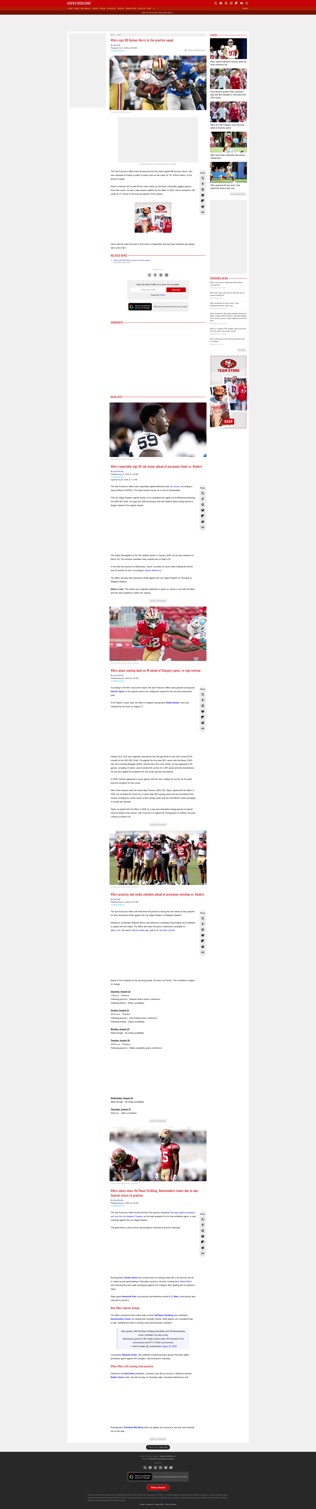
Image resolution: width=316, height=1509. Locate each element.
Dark (166, 1447)
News (77, 8)
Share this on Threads (202, 189)
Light (161, 1447)
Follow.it (162, 295)
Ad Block (139, 204)
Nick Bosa (129, 1373)
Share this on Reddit (202, 206)
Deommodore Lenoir (121, 1319)
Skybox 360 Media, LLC (168, 1456)
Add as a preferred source (196, 50)
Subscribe (176, 290)
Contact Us (149, 1504)
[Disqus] (158, 359)
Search (247, 3)
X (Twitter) (145, 1468)
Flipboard (236, 3)
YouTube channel (167, 930)
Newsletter (131, 8)
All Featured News (238, 194)
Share (245, 8)
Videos (95, 8)
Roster (121, 8)
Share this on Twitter (202, 178)
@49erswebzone (118, 51)
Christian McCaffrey (134, 1427)
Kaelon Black (186, 1281)
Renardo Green (129, 1355)
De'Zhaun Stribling (164, 1315)
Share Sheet (202, 212)
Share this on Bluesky (202, 195)
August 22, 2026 (169, 1346)
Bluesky (166, 1468)
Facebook (155, 274)
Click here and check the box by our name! (170, 307)
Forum (102, 8)
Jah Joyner (175, 486)
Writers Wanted (158, 1488)
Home (70, 8)
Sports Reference (153, 570)
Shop (149, 8)
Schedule (111, 8)
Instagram (166, 274)
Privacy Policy (159, 1504)
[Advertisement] (153, 955)
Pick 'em (141, 8)
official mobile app (140, 930)
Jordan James (131, 1278)
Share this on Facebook (202, 183)
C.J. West (173, 1296)
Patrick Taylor (117, 691)
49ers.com (115, 930)
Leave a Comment (158, 601)
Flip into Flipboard (202, 200)
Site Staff (116, 45)
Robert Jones (117, 1377)
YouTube (171, 1468)
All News (241, 350)
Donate (142, 1504)
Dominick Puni (129, 1296)
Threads (160, 274)
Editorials (85, 8)
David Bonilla (118, 471)
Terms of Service (170, 1504)
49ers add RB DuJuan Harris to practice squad (132, 260)
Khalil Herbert (173, 703)
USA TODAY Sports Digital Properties (161, 1459)
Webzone (79, 3)
